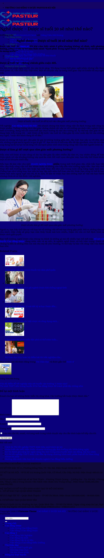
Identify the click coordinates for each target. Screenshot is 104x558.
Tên (2, 419)
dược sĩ (70, 362)
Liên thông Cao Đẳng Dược (24, 528)
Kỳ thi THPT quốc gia (21, 547)
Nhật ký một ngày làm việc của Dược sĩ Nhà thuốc (30, 55)
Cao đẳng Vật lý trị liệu (21, 51)
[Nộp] (6, 521)
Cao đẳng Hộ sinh (19, 538)
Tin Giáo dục (4, 22)
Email (3, 424)
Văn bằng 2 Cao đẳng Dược (24, 530)
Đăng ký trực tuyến (15, 66)
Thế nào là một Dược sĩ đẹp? (19, 58)
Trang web (5, 428)
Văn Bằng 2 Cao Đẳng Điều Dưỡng (27, 54)
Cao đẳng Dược (13, 37)
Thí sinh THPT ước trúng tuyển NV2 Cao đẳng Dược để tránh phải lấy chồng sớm (41, 386)
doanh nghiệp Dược (42, 164)
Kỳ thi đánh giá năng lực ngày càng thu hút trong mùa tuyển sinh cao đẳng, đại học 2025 (50, 452)
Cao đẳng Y (11, 44)
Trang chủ (10, 523)
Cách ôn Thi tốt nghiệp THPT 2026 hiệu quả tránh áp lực (34, 447)
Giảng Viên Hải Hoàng (52, 35)
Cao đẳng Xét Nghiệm (21, 535)
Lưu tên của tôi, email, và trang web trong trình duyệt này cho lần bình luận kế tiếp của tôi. (50, 433)
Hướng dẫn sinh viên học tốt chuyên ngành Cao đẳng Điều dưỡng (39, 459)
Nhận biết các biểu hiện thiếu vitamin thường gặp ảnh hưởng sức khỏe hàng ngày (47, 449)
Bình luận (5, 414)
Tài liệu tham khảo (19, 552)
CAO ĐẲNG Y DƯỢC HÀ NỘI (51, 511)
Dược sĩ (24, 46)
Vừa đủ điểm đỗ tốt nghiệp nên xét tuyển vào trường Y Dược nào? (33, 383)
